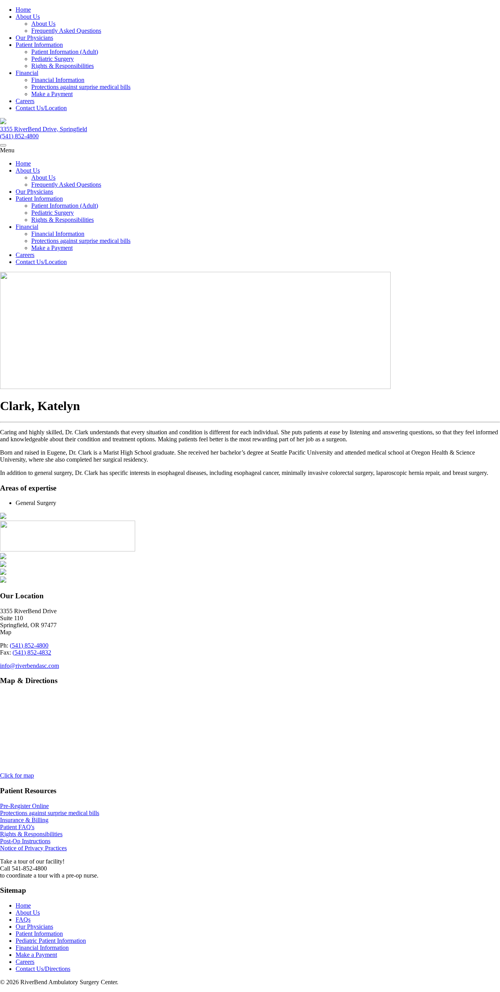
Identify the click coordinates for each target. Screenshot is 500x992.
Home (23, 9)
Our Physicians (34, 37)
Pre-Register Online (24, 806)
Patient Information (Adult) (64, 51)
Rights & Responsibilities (62, 65)
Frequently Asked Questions (66, 30)
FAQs (23, 919)
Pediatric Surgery (52, 58)
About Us (28, 16)
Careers (25, 101)
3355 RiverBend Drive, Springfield (43, 129)
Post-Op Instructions (25, 841)
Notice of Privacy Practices (33, 848)
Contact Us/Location (41, 108)
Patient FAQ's (17, 827)
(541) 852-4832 (31, 652)
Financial (27, 73)
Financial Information (57, 80)
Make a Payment (52, 94)
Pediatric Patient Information (51, 940)
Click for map (17, 775)
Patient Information (39, 44)
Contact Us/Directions (43, 968)
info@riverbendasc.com (29, 665)
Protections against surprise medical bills (80, 87)
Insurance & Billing (24, 820)
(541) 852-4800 (19, 136)
